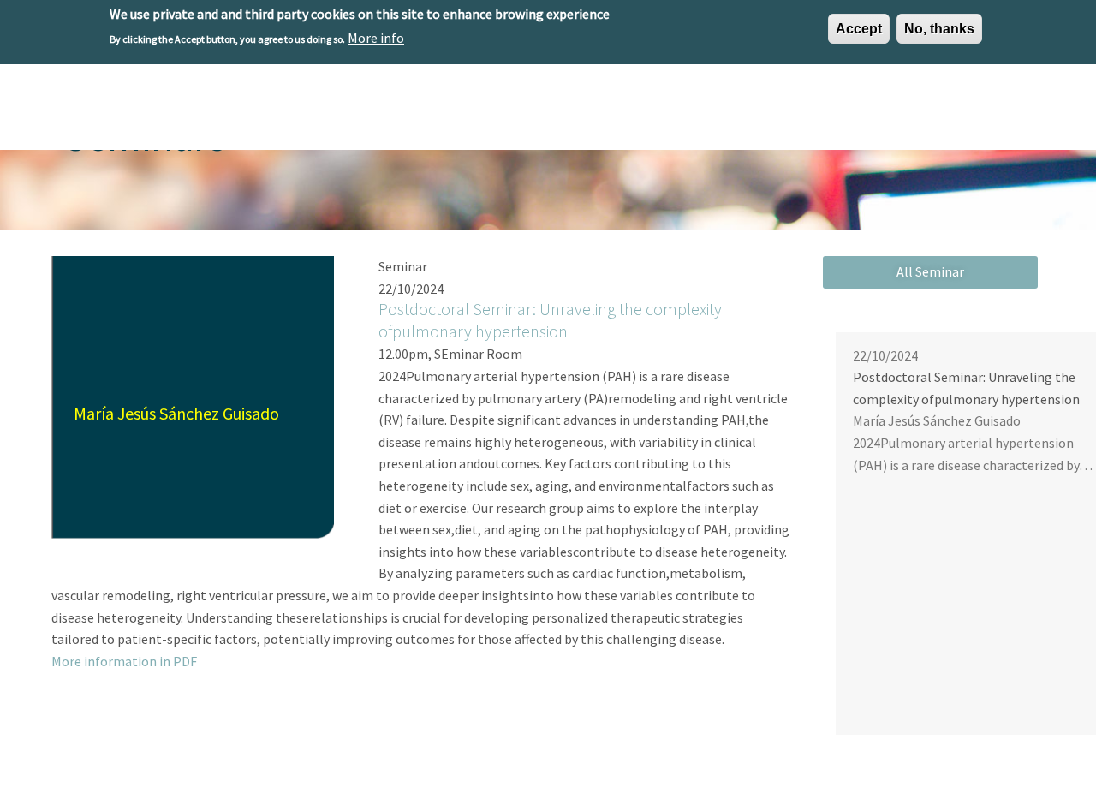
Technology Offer (636, 113)
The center (448, 113)
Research (533, 113)
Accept (859, 28)
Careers (815, 113)
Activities (739, 113)
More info (376, 37)
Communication (910, 113)
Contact (1008, 113)
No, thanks (939, 28)
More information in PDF (124, 661)
